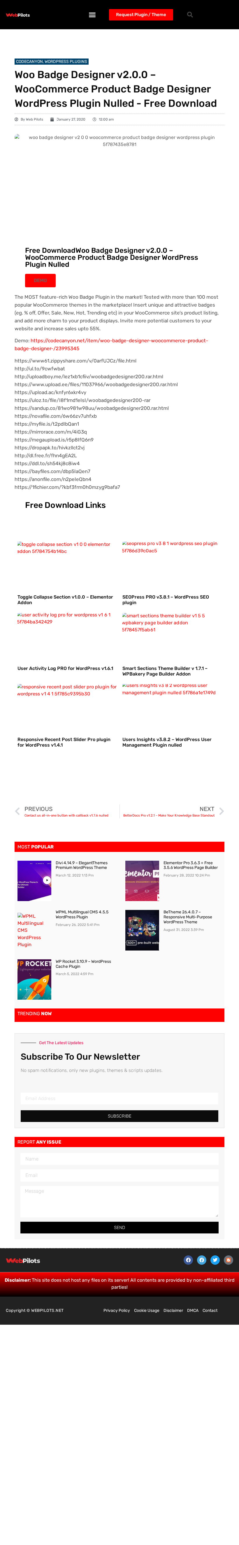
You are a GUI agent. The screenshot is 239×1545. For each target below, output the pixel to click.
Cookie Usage (146, 1310)
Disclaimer (173, 1310)
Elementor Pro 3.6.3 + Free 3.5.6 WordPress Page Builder (191, 865)
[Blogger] (228, 1260)
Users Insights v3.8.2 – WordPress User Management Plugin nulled (167, 742)
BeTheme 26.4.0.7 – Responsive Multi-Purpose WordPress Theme (188, 917)
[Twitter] (215, 1260)
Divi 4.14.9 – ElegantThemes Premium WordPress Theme (82, 865)
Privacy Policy (116, 1310)
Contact (210, 1310)
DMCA (192, 1310)
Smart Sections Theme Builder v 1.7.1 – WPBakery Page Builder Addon (165, 671)
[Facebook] (188, 1260)
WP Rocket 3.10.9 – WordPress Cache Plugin (83, 964)
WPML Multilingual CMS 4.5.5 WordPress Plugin (82, 915)
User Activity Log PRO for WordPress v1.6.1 (65, 668)
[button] (92, 14)
